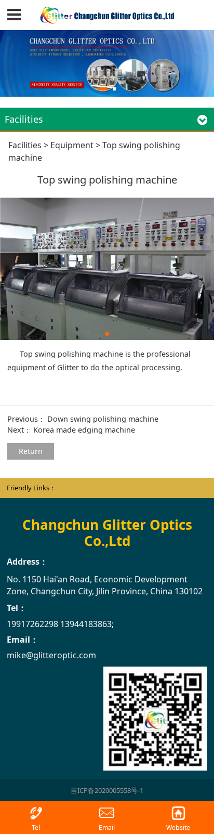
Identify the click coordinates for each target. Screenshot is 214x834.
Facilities (25, 145)
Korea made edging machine (84, 430)
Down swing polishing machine (102, 419)
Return (31, 451)
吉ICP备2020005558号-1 (107, 790)
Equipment (71, 145)
